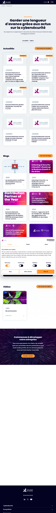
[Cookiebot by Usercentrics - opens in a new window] (48, 240)
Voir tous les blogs (45, 155)
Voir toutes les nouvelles (44, 48)
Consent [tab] (10, 244)
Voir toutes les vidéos (44, 286)
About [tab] (46, 244)
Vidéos (32, 41)
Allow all (46, 271)
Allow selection (28, 271)
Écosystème (7, 509)
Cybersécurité (8, 505)
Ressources (9, 6)
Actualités (25, 41)
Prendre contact (28, 356)
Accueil (3, 6)
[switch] (21, 265)
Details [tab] (28, 244)
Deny (10, 271)
